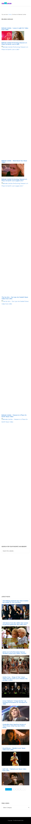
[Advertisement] (15, 574)
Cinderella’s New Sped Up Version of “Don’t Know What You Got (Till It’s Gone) (14, 726)
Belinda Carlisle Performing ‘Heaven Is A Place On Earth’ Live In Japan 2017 (14, 180)
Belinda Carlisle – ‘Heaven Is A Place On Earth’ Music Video (14, 415)
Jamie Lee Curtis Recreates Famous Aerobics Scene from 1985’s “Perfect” (15, 652)
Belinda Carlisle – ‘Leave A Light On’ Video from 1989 (15, 28)
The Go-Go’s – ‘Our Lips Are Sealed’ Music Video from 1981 (15, 297)
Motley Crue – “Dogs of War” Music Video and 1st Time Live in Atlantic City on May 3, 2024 (15, 678)
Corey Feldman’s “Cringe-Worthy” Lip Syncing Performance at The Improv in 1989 (15, 702)
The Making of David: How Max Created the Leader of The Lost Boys (15, 601)
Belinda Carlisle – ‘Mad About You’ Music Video (14, 161)
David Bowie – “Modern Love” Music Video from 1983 (14, 749)
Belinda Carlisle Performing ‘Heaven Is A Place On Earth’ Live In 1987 (14, 43)
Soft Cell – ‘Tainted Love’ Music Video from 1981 (14, 769)
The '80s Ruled (7, 3)
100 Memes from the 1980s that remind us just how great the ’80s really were (15, 623)
